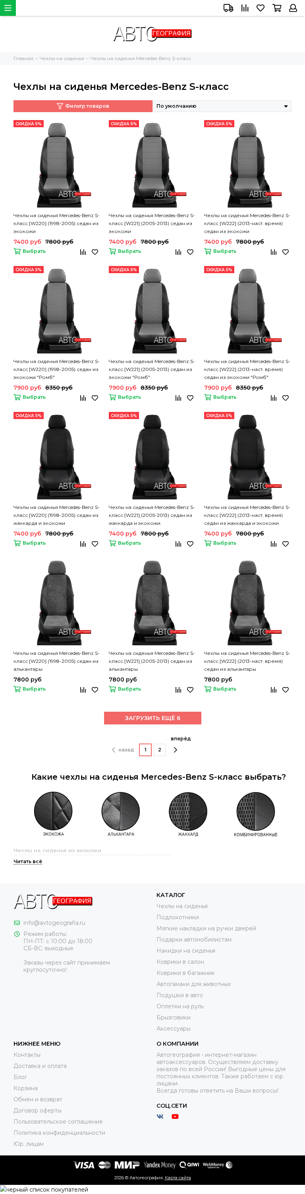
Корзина (26, 1088)
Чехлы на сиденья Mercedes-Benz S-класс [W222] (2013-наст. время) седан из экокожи (247, 223)
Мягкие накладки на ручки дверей (206, 928)
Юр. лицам (29, 1143)
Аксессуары (173, 1028)
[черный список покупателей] (44, 1189)
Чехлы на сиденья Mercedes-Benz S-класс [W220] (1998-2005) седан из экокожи (57, 223)
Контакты (27, 1054)
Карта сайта (178, 1177)
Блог (20, 1077)
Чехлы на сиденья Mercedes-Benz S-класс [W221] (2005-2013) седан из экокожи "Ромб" (152, 369)
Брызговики (173, 1017)
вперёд (181, 739)
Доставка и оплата (40, 1066)
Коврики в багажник (185, 973)
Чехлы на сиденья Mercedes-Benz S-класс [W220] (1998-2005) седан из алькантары (57, 661)
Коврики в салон (180, 961)
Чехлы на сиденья (182, 906)
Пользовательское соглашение (58, 1121)
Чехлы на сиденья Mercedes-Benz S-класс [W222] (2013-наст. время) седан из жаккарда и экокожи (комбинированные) (247, 515)
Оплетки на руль (180, 1006)
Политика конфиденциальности (59, 1132)
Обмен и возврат (38, 1099)
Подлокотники (177, 917)
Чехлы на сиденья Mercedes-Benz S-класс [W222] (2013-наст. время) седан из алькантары (247, 661)
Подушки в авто (179, 995)
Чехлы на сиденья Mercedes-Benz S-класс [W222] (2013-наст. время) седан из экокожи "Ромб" (247, 369)
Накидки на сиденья (185, 950)
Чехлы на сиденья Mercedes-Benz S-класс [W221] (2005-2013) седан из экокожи (152, 223)
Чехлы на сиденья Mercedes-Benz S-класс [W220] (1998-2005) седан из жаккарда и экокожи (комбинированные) (57, 515)
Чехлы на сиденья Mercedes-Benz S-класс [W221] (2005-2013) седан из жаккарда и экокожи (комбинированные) (152, 515)
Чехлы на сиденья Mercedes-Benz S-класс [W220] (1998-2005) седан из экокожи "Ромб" (57, 369)
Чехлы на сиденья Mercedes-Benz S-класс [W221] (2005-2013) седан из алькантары (152, 661)
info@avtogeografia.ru (54, 922)
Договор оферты (38, 1110)
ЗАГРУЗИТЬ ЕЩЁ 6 (152, 718)
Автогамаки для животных (193, 984)
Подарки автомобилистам (194, 939)
